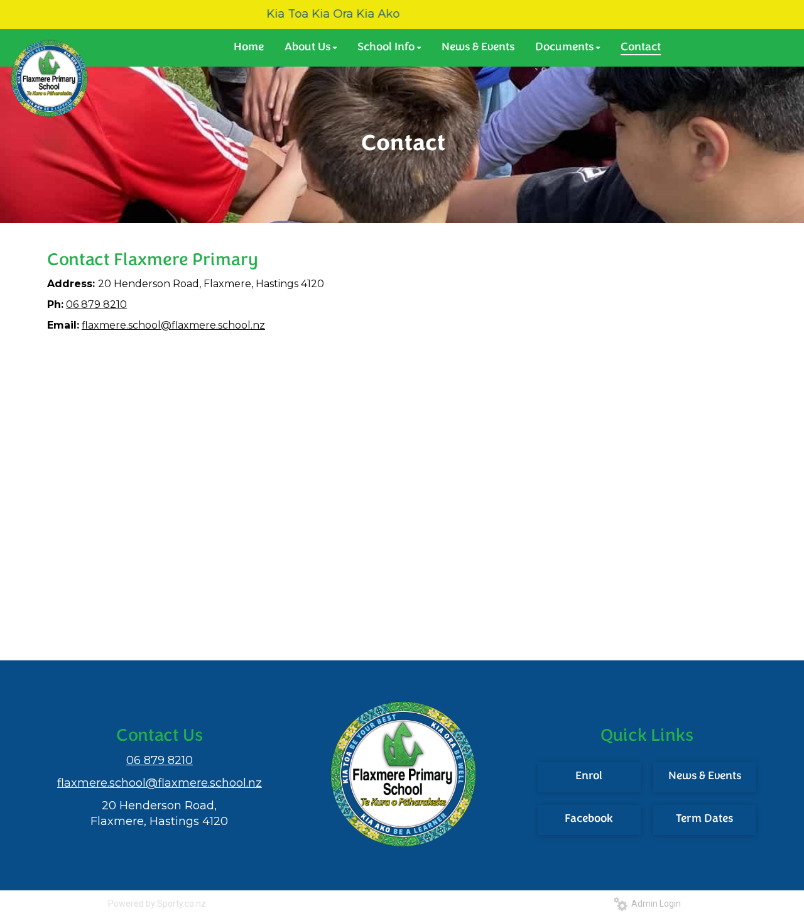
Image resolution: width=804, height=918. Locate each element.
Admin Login (654, 904)
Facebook (589, 819)
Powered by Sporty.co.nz (157, 904)
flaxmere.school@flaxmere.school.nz (173, 325)
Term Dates (704, 819)
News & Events (704, 776)
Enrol (588, 776)
